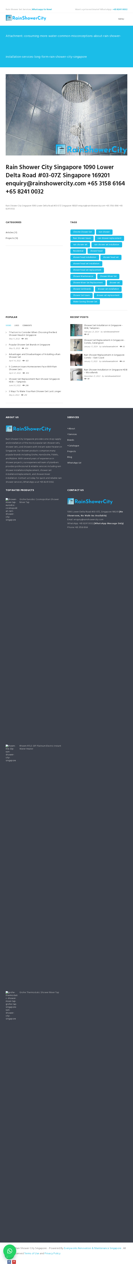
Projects (10, 238)
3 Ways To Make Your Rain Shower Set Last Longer (35, 391)
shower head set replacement (87, 270)
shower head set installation (86, 263)
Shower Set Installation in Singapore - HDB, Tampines (103, 327)
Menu (121, 19)
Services (73, 434)
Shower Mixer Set (108, 276)
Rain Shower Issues (82, 238)
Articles (9, 232)
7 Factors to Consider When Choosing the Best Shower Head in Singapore (33, 334)
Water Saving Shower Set (85, 301)
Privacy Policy (52, 1253)
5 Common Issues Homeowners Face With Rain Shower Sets (33, 368)
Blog (69, 457)
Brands (70, 440)
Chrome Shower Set (82, 232)
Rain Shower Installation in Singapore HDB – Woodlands (105, 371)
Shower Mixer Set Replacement (88, 282)
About (72, 429)
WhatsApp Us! (74, 463)
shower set (115, 282)
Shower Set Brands (82, 289)
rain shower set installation (106, 244)
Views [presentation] (8, 325)
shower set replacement (108, 295)
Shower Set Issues (81, 295)
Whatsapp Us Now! (42, 9)
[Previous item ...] (36, 115)
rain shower (104, 232)
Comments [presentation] (27, 325)
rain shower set (80, 244)
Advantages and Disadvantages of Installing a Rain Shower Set (34, 356)
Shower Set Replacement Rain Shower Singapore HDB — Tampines (34, 380)
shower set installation (108, 289)
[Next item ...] (96, 115)
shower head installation (84, 257)
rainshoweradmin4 (111, 332)
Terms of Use (31, 1253)
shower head (96, 251)
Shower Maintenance (83, 276)
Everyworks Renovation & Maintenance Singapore (92, 1248)
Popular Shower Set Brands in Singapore (29, 345)
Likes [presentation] (16, 325)
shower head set (111, 257)
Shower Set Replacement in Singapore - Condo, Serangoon (104, 341)
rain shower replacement (109, 238)
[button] (9, 1250)
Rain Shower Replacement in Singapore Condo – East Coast (104, 356)
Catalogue (74, 446)
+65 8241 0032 (120, 9)
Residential (78, 251)
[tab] (8, 325)
